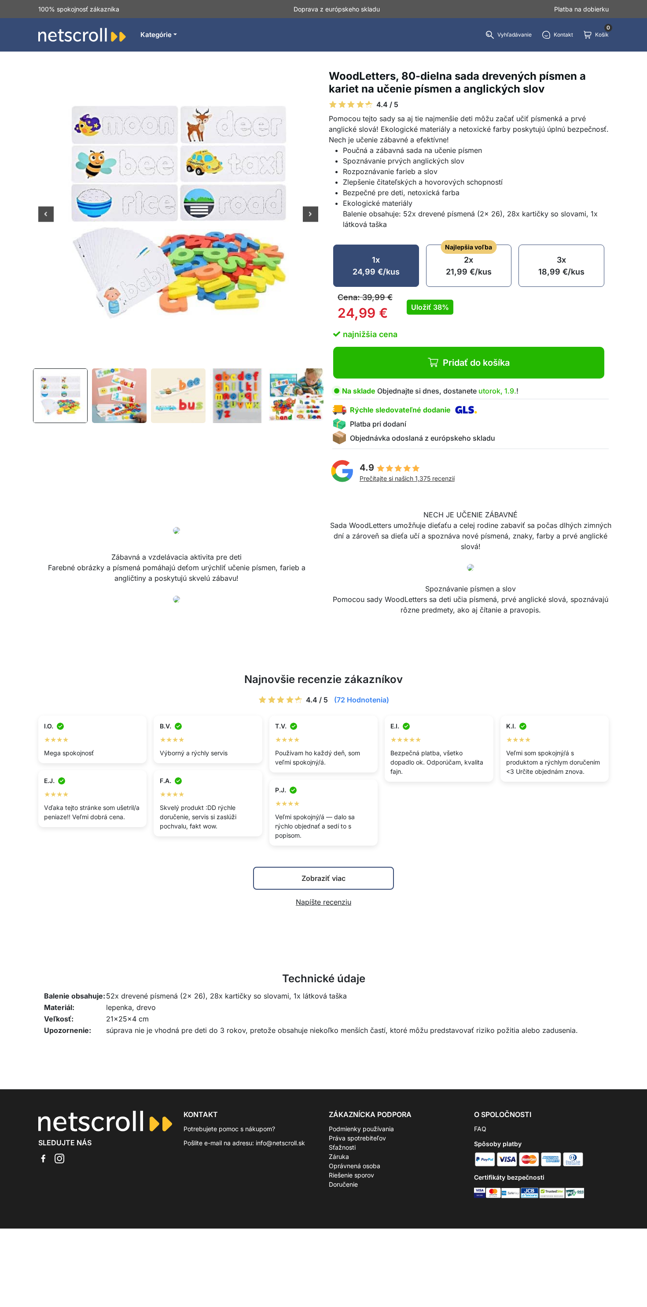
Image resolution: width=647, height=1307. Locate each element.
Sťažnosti (342, 1147)
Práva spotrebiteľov (357, 1138)
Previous (46, 215)
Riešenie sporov (351, 1175)
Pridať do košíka (476, 362)
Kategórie (156, 34)
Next (310, 215)
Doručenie (343, 1184)
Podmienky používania (361, 1128)
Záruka (339, 1156)
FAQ (480, 1128)
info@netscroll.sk (280, 1143)
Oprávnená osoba (354, 1166)
